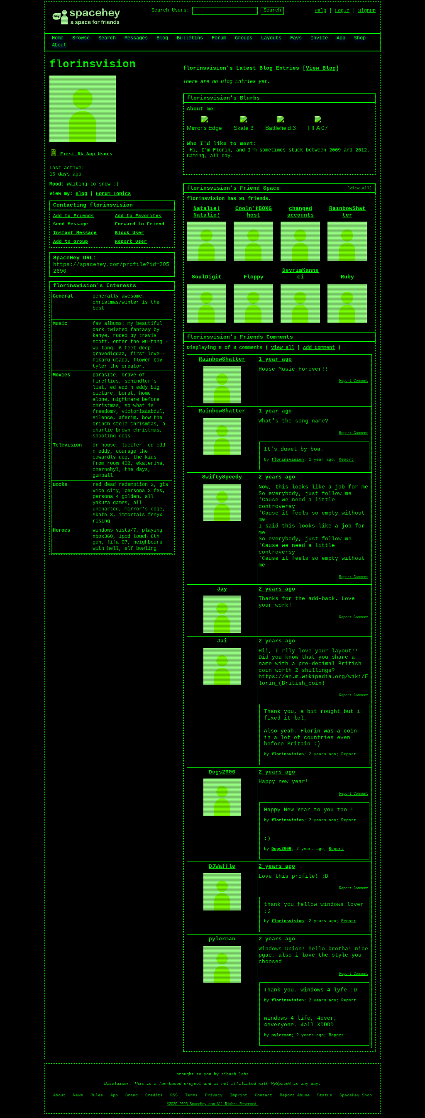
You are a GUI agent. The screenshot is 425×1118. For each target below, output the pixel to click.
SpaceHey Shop (356, 1095)
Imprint (238, 1095)
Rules (96, 1095)
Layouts (271, 38)
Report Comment (353, 381)
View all (282, 348)
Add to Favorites (138, 215)
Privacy (213, 1095)
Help (320, 11)
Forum (219, 38)
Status (324, 1095)
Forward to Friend (139, 224)
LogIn (342, 11)
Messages (136, 38)
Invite (319, 38)
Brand (131, 1095)
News (78, 1095)
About (59, 45)
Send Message (70, 224)
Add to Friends (73, 215)
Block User (129, 232)
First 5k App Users (84, 153)
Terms (191, 1095)
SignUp (367, 11)
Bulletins (190, 38)
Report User (131, 241)
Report (346, 459)
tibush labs (235, 1074)
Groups (243, 38)
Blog (162, 38)
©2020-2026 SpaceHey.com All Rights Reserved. (212, 1104)
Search (272, 10)
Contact (263, 1095)
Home (58, 38)
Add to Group (70, 241)
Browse (81, 38)
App (341, 38)
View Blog (321, 68)
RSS (174, 1095)
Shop (360, 38)
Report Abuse (295, 1095)
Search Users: (170, 10)
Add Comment (319, 348)
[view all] (359, 188)
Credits (154, 1095)
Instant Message (75, 232)
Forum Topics (113, 194)
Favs (296, 38)
